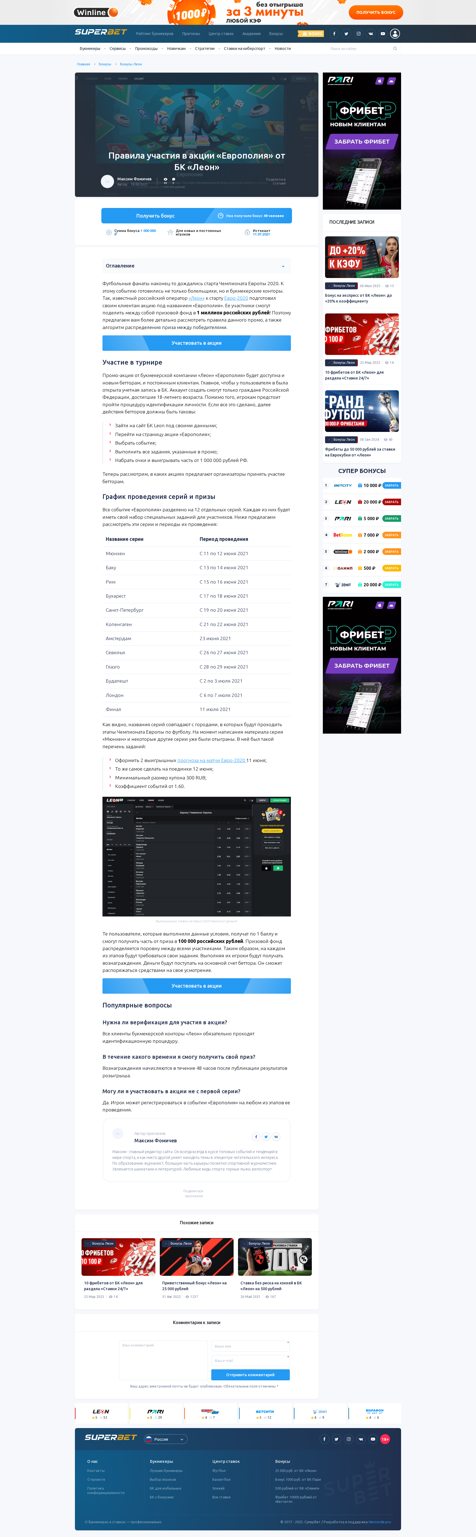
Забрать (392, 485)
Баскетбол (221, 1479)
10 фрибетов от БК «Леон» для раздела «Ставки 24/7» (113, 1286)
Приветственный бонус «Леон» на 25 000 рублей (194, 1286)
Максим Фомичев (134, 179)
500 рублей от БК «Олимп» (297, 1488)
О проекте (96, 1479)
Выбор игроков (163, 1479)
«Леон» (197, 298)
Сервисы (118, 48)
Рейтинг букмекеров (155, 33)
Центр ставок (221, 33)
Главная (83, 64)
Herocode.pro (380, 1522)
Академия (251, 33)
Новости (283, 48)
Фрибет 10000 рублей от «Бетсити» (296, 1499)
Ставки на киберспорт (244, 48)
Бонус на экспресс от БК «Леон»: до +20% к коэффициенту (358, 298)
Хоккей (218, 1488)
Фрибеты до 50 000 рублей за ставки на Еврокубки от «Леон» (360, 452)
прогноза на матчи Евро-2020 (211, 760)
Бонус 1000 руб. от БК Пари (298, 1479)
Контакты (96, 1470)
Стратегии (205, 48)
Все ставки (221, 1497)
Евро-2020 (236, 298)
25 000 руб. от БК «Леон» (296, 1470)
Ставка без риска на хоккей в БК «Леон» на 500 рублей (271, 1286)
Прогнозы (191, 33)
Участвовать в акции (197, 343)
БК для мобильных (166, 1488)
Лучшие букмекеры (166, 1470)
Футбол (219, 1470)
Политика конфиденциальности (106, 1490)
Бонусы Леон (131, 64)
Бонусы (276, 33)
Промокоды (146, 48)
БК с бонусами (162, 1497)
